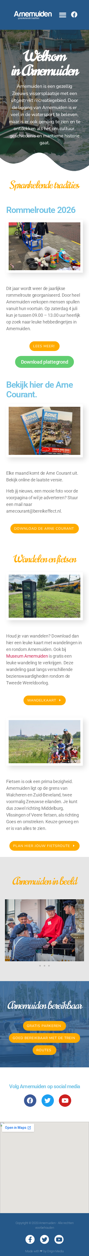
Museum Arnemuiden (27, 656)
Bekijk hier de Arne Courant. (39, 390)
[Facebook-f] (30, 1239)
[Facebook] (30, 1100)
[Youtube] (65, 1100)
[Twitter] (48, 1100)
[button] (62, 15)
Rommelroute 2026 (40, 210)
